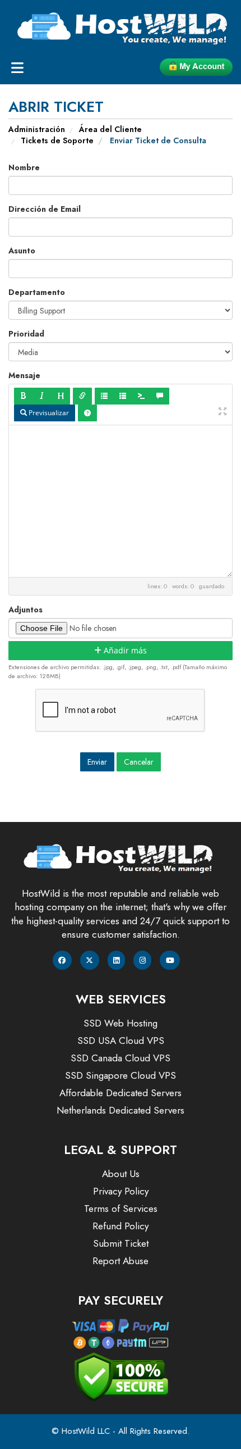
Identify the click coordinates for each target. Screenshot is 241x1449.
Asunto (21, 250)
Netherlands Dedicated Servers (120, 1110)
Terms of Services (120, 1208)
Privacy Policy (121, 1191)
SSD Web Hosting (120, 1023)
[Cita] (159, 396)
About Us (121, 1173)
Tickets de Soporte (57, 140)
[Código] (141, 396)
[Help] (87, 413)
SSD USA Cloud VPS (120, 1040)
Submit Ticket (121, 1243)
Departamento (36, 292)
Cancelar (139, 761)
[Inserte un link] (82, 396)
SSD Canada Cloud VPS (120, 1058)
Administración (36, 129)
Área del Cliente (110, 129)
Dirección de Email (44, 209)
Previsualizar (48, 412)
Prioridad (26, 333)
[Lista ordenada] (122, 396)
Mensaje (24, 375)
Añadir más (124, 650)
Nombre (24, 167)
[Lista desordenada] (104, 396)
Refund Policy (120, 1226)
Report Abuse (120, 1261)
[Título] (60, 396)
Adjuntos (25, 609)
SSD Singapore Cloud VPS (120, 1075)
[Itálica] (42, 396)
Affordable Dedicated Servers (120, 1093)
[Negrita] (23, 396)
